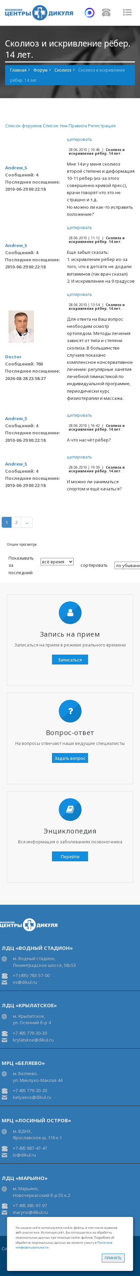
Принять (113, 1257)
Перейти (70, 856)
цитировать (79, 139)
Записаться (70, 660)
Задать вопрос (70, 758)
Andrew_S (16, 168)
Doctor (13, 357)
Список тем (55, 126)
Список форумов (23, 126)
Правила (78, 126)
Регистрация (102, 126)
